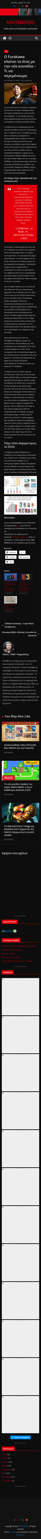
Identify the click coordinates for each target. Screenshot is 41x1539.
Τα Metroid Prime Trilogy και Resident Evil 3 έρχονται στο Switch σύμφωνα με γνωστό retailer (19, 831)
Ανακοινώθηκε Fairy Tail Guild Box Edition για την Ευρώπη (20, 746)
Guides (4, 1454)
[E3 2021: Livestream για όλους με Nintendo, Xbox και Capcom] (25, 577)
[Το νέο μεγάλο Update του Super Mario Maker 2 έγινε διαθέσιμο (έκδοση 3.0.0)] (20, 762)
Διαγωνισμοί (6, 1469)
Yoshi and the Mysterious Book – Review (17, 961)
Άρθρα (4, 1466)
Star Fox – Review (8, 953)
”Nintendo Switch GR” (20, 537)
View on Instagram (21, 1437)
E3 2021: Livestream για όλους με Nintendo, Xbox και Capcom (25, 586)
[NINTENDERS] (20, 10)
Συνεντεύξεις (7, 1481)
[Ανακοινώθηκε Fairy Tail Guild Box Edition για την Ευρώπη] (20, 723)
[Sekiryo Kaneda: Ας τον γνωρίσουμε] (10, 599)
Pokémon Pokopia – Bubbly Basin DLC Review (19, 946)
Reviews (5, 1462)
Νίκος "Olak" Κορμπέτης (24, 80)
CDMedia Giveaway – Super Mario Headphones (19, 625)
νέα (18, 525)
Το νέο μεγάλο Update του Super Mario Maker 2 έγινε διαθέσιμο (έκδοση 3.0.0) (18, 787)
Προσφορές (6, 1477)
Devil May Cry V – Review (11, 957)
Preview (5, 1458)
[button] (20, 996)
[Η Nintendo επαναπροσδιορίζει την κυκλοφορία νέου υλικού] (10, 577)
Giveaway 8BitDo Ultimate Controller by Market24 (19, 634)
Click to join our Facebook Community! (20, 28)
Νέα (6, 51)
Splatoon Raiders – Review (11, 950)
